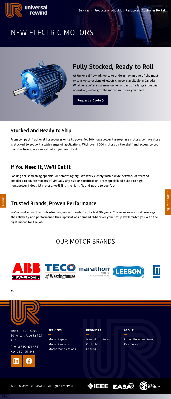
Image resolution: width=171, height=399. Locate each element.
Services (84, 10)
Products (100, 10)
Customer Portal (153, 10)
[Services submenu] (91, 10)
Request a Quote (89, 100)
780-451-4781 (30, 346)
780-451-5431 (26, 351)
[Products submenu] (108, 10)
